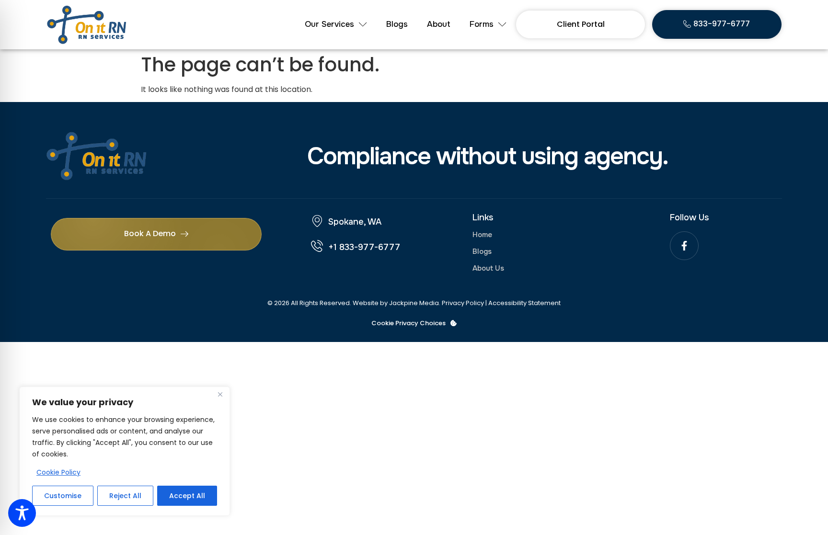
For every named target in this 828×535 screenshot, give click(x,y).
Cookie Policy (58, 472)
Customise (62, 496)
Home (482, 234)
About (438, 24)
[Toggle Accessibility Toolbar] (22, 513)
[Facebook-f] (684, 245)
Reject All (125, 496)
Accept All (187, 496)
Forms (482, 24)
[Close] (220, 394)
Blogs (397, 24)
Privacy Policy (463, 302)
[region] (124, 451)
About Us (488, 268)
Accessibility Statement (524, 302)
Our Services (329, 24)
